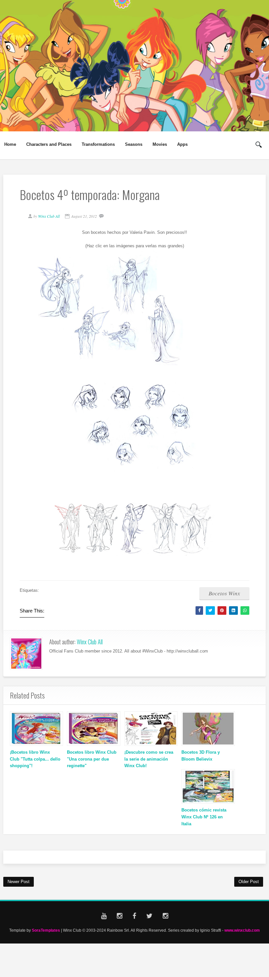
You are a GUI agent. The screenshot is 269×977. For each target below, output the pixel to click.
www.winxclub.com (242, 930)
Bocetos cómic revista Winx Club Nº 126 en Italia (203, 817)
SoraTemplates (46, 930)
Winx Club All (90, 641)
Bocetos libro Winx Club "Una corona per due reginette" (91, 759)
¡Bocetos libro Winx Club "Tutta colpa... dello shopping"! (35, 759)
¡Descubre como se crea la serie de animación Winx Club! (148, 759)
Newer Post (19, 881)
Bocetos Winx (224, 593)
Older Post (248, 881)
